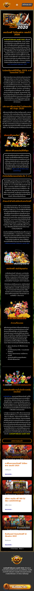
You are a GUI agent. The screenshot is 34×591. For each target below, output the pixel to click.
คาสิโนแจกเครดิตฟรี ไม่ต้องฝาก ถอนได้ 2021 (16, 464)
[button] (17, 5)
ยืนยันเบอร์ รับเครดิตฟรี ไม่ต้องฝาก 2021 (16, 535)
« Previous (14, 548)
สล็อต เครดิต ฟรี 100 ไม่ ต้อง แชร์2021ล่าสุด (15, 499)
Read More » (8, 474)
